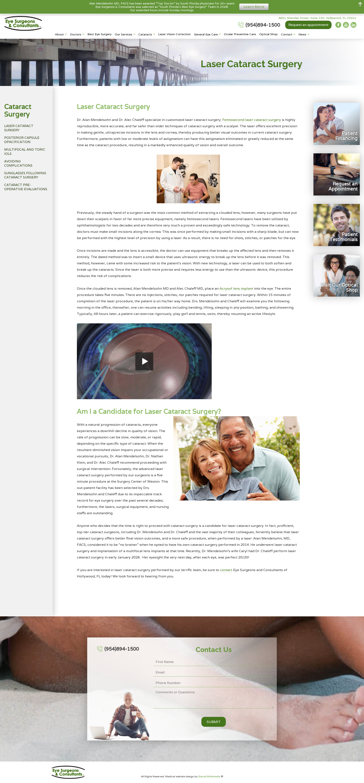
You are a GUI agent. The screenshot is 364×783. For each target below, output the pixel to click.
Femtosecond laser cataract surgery (251, 120)
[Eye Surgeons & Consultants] (23, 23)
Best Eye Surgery (99, 34)
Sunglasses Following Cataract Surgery (25, 175)
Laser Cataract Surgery (18, 128)
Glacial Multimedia (209, 776)
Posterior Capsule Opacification (21, 140)
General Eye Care (206, 34)
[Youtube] (346, 25)
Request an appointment (308, 25)
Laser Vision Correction (174, 34)
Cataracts (145, 34)
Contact (286, 34)
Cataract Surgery (17, 110)
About (59, 34)
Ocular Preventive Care (240, 34)
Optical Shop (268, 34)
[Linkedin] (353, 25)
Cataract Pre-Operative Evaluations (25, 187)
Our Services (123, 34)
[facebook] (338, 25)
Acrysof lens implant (236, 288)
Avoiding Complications (18, 163)
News (302, 34)
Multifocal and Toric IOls (24, 151)
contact (226, 570)
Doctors (75, 34)
